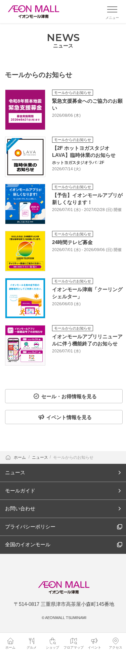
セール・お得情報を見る (69, 396)
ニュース (40, 457)
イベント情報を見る (69, 417)
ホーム (20, 457)
